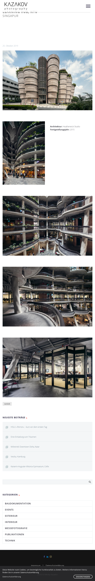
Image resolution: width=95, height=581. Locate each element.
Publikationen (14, 534)
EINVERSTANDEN (83, 577)
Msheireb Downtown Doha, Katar (25, 446)
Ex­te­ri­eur (11, 515)
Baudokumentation (18, 503)
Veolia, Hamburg (18, 456)
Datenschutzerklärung (55, 565)
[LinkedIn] (47, 557)
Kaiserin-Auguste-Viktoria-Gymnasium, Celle (30, 466)
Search (89, 482)
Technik (10, 540)
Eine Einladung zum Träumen (23, 436)
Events (9, 509)
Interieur (11, 522)
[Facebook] (44, 557)
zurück (7, 404)
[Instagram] (51, 557)
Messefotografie (16, 528)
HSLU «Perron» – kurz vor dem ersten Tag (29, 427)
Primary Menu (88, 6)
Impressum (35, 565)
